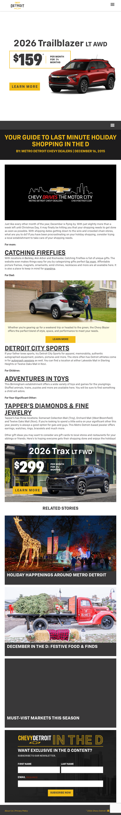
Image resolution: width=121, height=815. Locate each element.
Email (27, 777)
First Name (25, 764)
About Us (9, 811)
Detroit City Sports (37, 348)
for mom (91, 262)
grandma (49, 269)
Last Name (67, 764)
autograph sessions (22, 360)
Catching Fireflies (35, 253)
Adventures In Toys (37, 379)
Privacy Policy (21, 811)
